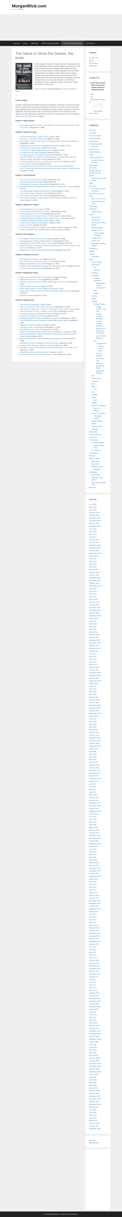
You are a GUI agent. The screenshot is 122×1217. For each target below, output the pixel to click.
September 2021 (95, 648)
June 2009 (93, 1047)
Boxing (93, 299)
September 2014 (95, 876)
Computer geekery (95, 144)
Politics (91, 214)
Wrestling (92, 487)
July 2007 (92, 1110)
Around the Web (95, 136)
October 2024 (94, 550)
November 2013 (95, 903)
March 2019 (93, 730)
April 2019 (92, 727)
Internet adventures (96, 157)
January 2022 (94, 637)
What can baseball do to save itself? (33, 264)
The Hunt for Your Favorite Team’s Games (35, 195)
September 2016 (95, 811)
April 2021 (92, 662)
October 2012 (94, 939)
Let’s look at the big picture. (30, 304)
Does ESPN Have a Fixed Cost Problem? (34, 352)
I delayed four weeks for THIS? (31, 279)
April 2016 (92, 825)
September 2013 (95, 909)
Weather (92, 456)
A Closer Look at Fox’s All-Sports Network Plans (37, 155)
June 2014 (93, 884)
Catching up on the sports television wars (35, 184)
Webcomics (34, 43)
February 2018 (94, 765)
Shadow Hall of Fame (101, 348)
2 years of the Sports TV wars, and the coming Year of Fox (41, 161)
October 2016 (94, 808)
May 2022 (92, 627)
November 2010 (95, 1001)
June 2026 (93, 504)
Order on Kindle (40, 89)
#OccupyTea (95, 217)
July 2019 (92, 719)
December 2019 (95, 705)
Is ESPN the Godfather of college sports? (34, 220)
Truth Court (93, 437)
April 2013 (92, 922)
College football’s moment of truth (32, 214)
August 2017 (93, 781)
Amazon (66, 89)
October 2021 (94, 645)
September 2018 (95, 746)
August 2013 (93, 911)
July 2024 (92, 559)
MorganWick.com (29, 5)
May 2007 (92, 1115)
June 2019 (93, 721)
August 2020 (93, 683)
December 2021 (94, 640)
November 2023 (95, 580)
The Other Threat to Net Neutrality (32, 327)
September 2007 (95, 1104)
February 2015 (94, 863)
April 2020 (93, 694)
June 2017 (93, 787)
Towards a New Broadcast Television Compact (37, 345)
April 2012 (92, 955)
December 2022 (95, 607)
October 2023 (94, 583)
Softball (94, 403)
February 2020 (94, 700)
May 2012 (92, 952)
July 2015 (92, 849)
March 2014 (93, 893)
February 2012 (94, 960)
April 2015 (92, 857)
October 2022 (94, 613)
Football (94, 301)
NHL (93, 392)
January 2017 (94, 800)
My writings (93, 206)
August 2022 (93, 618)
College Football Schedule (99, 323)
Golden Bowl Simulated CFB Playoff (100, 331)
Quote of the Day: (26, 225)
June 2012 (93, 949)
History (91, 155)
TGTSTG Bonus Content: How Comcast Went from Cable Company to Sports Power (50, 168)
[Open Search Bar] (107, 43)
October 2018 (94, 743)
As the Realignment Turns (29, 209)
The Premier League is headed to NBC (34, 193)
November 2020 (95, 675)
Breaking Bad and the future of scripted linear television (40, 318)
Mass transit (93, 165)
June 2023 (93, 591)
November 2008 (95, 1066)
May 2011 (92, 985)
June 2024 (93, 561)
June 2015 (93, 852)
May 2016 (92, 822)
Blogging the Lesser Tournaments (100, 285)
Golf (92, 376)
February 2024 (94, 572)
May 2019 (92, 724)
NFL (95, 341)
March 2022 (93, 632)
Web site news (94, 458)
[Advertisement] (61, 27)
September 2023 (95, 586)
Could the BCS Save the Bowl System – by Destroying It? (40, 216)
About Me (92, 133)
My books (92, 186)
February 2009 (94, 1058)
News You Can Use (98, 199)
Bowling (94, 296)
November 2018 (95, 741)
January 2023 (94, 605)
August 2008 (93, 1074)
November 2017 (95, 773)
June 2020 (93, 689)
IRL (95, 267)
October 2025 (94, 523)
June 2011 (92, 982)
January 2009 (94, 1061)
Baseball (94, 273)
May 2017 (92, 789)
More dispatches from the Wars (31, 182)
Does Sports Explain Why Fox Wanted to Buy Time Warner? (41, 166)
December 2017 (94, 770)
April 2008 (93, 1085)
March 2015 (93, 860)
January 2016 (94, 833)
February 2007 (94, 1123)
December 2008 (95, 1063)
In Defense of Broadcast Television (32, 316)
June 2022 (93, 624)
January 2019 (94, 735)
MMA (93, 386)
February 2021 (94, 667)
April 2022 (92, 629)
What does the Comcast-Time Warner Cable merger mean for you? (44, 282)
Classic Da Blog (94, 138)
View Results (98, 111)
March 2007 (93, 1121)
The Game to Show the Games (72, 43)
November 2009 (95, 1034)
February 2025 (94, 540)
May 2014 (92, 887)
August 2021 (93, 651)
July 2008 (92, 1077)
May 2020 (92, 692)
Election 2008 (96, 230)
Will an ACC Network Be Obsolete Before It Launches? (39, 229)
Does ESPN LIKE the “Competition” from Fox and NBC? (39, 343)
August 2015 (93, 846)
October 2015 (94, 841)
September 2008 (95, 1072)
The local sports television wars (31, 259)
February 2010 (94, 1025)
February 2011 (94, 993)
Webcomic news (97, 467)
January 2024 (94, 575)
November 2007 (95, 1099)
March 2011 (93, 990)
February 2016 (94, 830)
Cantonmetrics (90, 43)
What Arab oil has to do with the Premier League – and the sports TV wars (47, 186)
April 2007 (93, 1118)
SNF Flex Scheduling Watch (50, 43)
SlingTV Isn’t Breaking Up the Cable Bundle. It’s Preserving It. (41, 332)
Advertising (95, 461)
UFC (95, 389)
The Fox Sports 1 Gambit (29, 164)
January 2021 (94, 670)
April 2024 (93, 567)
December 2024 (95, 545)
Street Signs (93, 63)
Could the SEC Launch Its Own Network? (34, 223)
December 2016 (95, 803)
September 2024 (95, 553)
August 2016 (93, 814)
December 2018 (94, 738)
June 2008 (93, 1080)
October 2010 (94, 1004)
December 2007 (95, 1096)
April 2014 (92, 890)
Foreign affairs (96, 238)
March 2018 (93, 762)
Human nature (96, 212)
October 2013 (94, 906)
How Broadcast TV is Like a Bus (31, 329)
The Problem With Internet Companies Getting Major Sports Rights (44, 320)
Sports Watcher (97, 421)
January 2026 (94, 515)
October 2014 (94, 873)
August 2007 (93, 1107)
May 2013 (92, 920)
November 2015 (95, 838)
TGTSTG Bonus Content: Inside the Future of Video (38, 354)
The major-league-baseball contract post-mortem (38, 191)
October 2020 (94, 678)
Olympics (94, 395)
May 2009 (92, 1050)
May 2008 (92, 1083)
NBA (95, 290)
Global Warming (94, 152)
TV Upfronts (95, 450)
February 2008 (94, 1091)
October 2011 (94, 971)
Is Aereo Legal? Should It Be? (30, 286)
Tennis (93, 424)
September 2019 (95, 713)
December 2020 (95, 673)
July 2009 (92, 1045)
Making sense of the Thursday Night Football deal (38, 250)
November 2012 (95, 936)
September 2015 (95, 844)
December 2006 (95, 1129)
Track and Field (97, 426)
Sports (25, 43)
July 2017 (92, 784)
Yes (92, 94)
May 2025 (92, 534)
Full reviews (95, 475)
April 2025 (92, 537)
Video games (94, 453)
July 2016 (92, 817)
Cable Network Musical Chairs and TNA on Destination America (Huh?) (45, 291)
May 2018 (92, 757)
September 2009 (95, 1039)
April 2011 (92, 987)
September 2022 (95, 616)
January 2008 (94, 1093)
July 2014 (92, 882)
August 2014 (93, 879)
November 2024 (95, 548)
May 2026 (92, 507)
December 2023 (95, 578)
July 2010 (92, 1012)
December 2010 (95, 998)
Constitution (95, 220)
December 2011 (94, 966)
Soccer (93, 397)
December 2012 (94, 933)
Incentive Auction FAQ (28, 295)
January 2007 (94, 1126)
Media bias (93, 168)
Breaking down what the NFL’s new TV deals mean (38, 243)
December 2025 (95, 518)
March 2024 (93, 569)
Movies (91, 175)
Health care (95, 241)
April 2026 (93, 510)
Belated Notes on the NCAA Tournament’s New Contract (40, 146)
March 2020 (93, 697)
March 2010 (93, 1023)
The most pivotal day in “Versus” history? (34, 136)
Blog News (95, 464)
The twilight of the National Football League (35, 239)
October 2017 (94, 776)
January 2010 (94, 1028)
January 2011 (94, 996)
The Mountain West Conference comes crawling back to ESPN (42, 218)
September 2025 (95, 526)
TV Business (93, 440)
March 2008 (93, 1088)
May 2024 (92, 564)
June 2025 (93, 531)
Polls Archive (93, 113)
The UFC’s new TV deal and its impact (34, 180)
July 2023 (92, 588)
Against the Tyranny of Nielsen (31, 325)
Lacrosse (94, 381)
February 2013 (94, 928)
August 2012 (93, 944)
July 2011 (92, 979)
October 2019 (94, 711)
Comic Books (93, 141)
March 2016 (93, 827)
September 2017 (95, 779)
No (92, 97)
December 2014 (95, 868)
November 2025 (95, 521)
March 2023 (93, 599)
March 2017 (93, 795)
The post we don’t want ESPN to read (33, 139)
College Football (99, 304)
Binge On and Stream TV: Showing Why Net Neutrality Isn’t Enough (44, 338)
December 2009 (95, 1031)
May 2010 (92, 1017)
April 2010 (92, 1020)
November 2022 (95, 610)
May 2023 (92, 594)
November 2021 (95, 643)
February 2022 (94, 635)
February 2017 (94, 797)
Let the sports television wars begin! (33, 148)
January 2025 (94, 542)
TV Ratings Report (98, 443)
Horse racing (96, 378)
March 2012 (93, 958)
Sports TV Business (98, 405)
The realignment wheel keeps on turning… (35, 211)
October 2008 (94, 1069)
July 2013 (92, 914)
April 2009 (93, 1053)
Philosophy (93, 209)
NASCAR (97, 270)
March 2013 (93, 925)
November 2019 (95, 708)
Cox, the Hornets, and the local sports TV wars (37, 261)
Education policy (97, 228)
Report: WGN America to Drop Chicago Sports (36, 288)
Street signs (93, 432)
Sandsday (97, 469)
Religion (92, 251)
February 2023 (94, 602)
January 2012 (94, 963)
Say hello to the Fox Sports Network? (33, 152)
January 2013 (94, 931)
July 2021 (92, 654)
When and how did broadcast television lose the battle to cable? (43, 266)
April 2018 (92, 759)
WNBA (96, 293)
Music (91, 183)
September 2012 (95, 941)
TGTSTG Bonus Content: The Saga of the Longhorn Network (41, 227)
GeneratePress (73, 1214)
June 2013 (93, 917)
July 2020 (92, 686)
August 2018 (93, 749)
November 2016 (95, 806)
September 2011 (95, 974)
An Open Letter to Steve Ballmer (31, 268)
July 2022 (92, 621)
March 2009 (93, 1055)
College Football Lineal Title (101, 309)
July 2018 (92, 751)
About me (17, 43)
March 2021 (93, 665)
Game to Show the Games (27, 116)
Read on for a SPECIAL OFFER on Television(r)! (37, 277)
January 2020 (94, 703)
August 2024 (93, 556)
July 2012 (92, 947)
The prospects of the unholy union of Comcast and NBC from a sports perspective (49, 141)
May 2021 (92, 659)
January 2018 (94, 768)
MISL (93, 384)
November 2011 (94, 969)
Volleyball (94, 429)
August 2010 (93, 1009)
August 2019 (93, 716)
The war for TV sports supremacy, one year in (36, 150)
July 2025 (92, 529)
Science (92, 254)
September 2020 (95, 681)
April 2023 (93, 597)
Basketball (95, 276)
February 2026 (94, 512)
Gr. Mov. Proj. (94, 58)
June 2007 (93, 1112)
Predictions (93, 248)
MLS (95, 400)
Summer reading (95, 434)
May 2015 (92, 855)
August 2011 (93, 977)
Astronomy (95, 256)
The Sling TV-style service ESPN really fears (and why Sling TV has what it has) (48, 348)
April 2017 (92, 792)
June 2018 (93, 754)
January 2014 (94, 898)
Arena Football (96, 262)
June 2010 (93, 1015)
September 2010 (95, 1007)
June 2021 (93, 656)
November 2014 (95, 871)
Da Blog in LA (94, 149)
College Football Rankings (99, 316)
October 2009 (94, 1036)
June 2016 (93, 819)
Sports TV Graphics (98, 413)
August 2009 (94, 1042)
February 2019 (94, 732)
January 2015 (94, 865)
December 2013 (95, 901)
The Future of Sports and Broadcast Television (36, 314)
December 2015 (94, 835)
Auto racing (95, 265)
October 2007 (94, 1101)
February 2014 (94, 895)
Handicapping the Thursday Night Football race (37, 241)
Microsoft (94, 146)
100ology (92, 130)
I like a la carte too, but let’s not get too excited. (37, 307)
